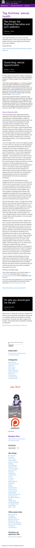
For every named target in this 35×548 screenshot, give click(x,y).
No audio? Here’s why (16, 5)
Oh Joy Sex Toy (12, 489)
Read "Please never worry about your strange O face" (16, 439)
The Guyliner (11, 526)
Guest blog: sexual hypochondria (14, 64)
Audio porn (5, 5)
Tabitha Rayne (12, 500)
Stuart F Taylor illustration (15, 524)
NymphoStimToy (12, 488)
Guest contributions (9, 71)
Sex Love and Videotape (14, 522)
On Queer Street (12, 491)
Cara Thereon (12, 459)
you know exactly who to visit (17, 283)
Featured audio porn (13, 364)
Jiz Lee (10, 476)
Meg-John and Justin (13, 519)
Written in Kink (12, 507)
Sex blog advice (12, 375)
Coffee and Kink (12, 460)
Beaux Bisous (16, 94)
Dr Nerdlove (11, 516)
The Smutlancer (12, 527)
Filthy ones (11, 365)
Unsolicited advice (13, 378)
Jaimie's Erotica (12, 475)
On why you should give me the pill (17, 301)
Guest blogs (5, 9)
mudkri (10, 484)
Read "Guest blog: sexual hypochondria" (14, 288)
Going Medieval (12, 518)
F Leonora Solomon (13, 468)
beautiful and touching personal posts (14, 274)
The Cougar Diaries (13, 504)
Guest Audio (11, 368)
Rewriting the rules (13, 521)
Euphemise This (12, 467)
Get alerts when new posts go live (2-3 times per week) (17, 354)
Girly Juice (11, 472)
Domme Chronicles (13, 462)
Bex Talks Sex (12, 455)
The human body (12, 377)
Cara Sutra (11, 457)
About (12, 9)
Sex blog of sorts (12, 496)
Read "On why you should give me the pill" (14, 325)
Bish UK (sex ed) (12, 514)
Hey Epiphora (11, 473)
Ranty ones (7, 33)
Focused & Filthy (12, 470)
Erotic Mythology (12, 465)
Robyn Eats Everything (14, 494)
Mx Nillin (10, 486)
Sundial (10, 499)
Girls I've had (11, 367)
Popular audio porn (13, 372)
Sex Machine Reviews (14, 497)
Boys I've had (11, 362)
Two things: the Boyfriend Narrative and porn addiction (17, 24)
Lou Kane (10, 480)
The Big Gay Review (13, 502)
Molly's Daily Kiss (12, 481)
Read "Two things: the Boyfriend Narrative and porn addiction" (17, 49)
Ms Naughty (11, 483)
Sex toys (27, 5)
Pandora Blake (12, 492)
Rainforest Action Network (15, 537)
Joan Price (11, 478)
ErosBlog (10, 463)
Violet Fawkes (12, 505)
